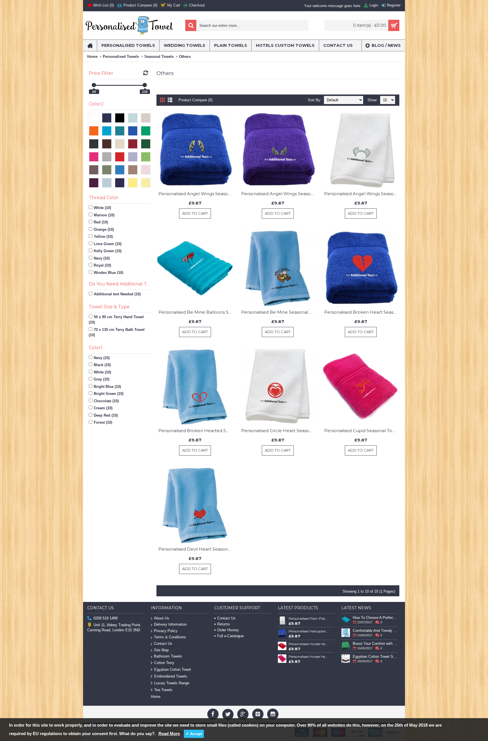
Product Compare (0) (195, 100)
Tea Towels (163, 690)
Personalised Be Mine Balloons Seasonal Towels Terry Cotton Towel (196, 312)
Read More (169, 733)
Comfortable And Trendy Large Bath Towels (375, 630)
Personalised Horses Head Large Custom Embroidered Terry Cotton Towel (309, 656)
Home (92, 56)
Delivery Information (170, 624)
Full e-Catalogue (230, 636)
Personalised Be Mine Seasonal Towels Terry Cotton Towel (278, 312)
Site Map (161, 650)
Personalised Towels (121, 56)
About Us (161, 618)
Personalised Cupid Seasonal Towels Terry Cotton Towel (361, 430)
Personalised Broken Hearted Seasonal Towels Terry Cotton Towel (196, 430)
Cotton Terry (164, 663)
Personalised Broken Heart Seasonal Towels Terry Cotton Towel (361, 312)
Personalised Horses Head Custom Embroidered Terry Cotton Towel (309, 644)
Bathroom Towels (168, 656)
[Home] (90, 45)
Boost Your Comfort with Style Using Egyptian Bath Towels (375, 643)
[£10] (145, 85)
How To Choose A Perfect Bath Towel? (375, 617)
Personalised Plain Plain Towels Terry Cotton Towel (309, 618)
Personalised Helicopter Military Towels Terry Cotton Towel (309, 631)
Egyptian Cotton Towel (172, 669)
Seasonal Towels (159, 56)
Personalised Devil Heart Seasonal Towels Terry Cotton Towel (196, 549)
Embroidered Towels (170, 676)
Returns (223, 624)
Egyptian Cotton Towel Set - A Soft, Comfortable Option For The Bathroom (375, 656)
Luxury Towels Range (171, 683)
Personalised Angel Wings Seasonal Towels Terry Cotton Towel (196, 193)
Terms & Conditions (170, 637)
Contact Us (163, 643)
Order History (228, 630)
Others (185, 56)
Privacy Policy (166, 631)
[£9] (94, 85)
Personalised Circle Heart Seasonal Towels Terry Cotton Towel (278, 430)
